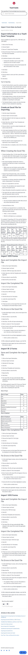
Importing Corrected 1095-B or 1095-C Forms (10, 619)
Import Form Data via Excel (6, 624)
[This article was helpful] (3, 604)
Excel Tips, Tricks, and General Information (10, 635)
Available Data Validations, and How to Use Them (11, 621)
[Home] (14, 3)
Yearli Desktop (11, 22)
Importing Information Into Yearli (8, 633)
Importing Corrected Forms (7, 630)
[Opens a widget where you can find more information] (23, 652)
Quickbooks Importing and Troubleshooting (10, 628)
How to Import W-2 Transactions (8, 626)
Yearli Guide (4, 22)
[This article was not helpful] (7, 604)
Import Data (18, 22)
